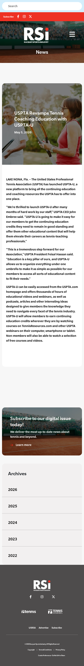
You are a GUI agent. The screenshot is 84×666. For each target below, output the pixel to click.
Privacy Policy (60, 650)
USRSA (32, 628)
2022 (12, 555)
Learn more (23, 445)
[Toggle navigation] (72, 34)
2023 (12, 539)
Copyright (31, 650)
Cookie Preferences (44, 655)
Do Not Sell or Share (58, 655)
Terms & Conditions (45, 650)
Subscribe (8, 16)
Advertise (44, 628)
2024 (12, 522)
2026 (12, 489)
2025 (12, 506)
